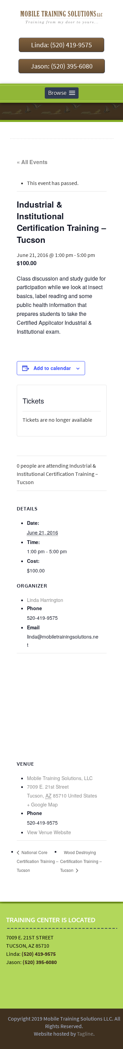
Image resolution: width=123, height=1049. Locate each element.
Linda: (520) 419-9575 (61, 44)
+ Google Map (42, 804)
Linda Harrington (45, 599)
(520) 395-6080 (40, 962)
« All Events (32, 162)
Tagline (85, 1033)
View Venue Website (49, 832)
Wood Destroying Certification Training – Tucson (81, 861)
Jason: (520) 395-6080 (62, 66)
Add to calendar (52, 368)
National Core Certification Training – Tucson (37, 861)
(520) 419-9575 (39, 953)
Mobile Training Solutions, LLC (60, 778)
